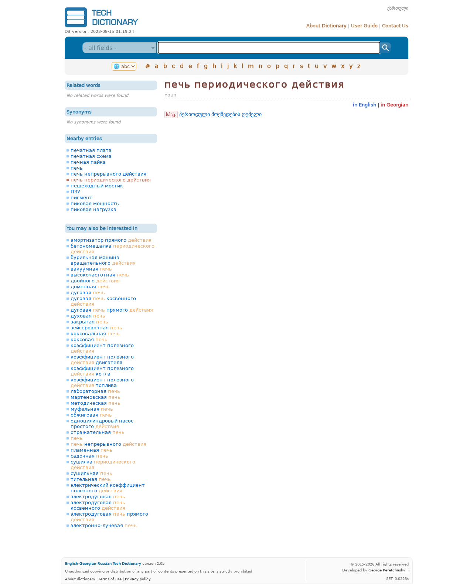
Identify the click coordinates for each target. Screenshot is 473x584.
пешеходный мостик (97, 186)
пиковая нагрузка (93, 209)
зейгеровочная (96, 327)
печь (77, 168)
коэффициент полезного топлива (102, 382)
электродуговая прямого (109, 516)
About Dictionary (326, 25)
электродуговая (98, 496)
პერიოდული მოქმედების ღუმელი (220, 114)
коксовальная (95, 333)
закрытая (89, 322)
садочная (89, 456)
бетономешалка (112, 248)
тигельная (91, 479)
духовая (88, 316)
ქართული (397, 8)
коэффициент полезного (102, 348)
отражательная (98, 432)
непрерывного (108, 444)
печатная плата (91, 150)
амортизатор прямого (111, 240)
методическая (95, 403)
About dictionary (80, 579)
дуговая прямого (112, 310)
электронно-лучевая (104, 525)
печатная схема (91, 156)
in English (364, 105)
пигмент (81, 197)
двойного (95, 280)
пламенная (92, 450)
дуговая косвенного (103, 301)
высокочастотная (100, 275)
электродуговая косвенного (98, 505)
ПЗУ (75, 191)
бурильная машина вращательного (103, 260)
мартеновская (95, 397)
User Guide (364, 25)
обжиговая (91, 415)
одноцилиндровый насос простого (102, 423)
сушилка (103, 464)
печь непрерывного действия (108, 174)
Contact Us (395, 25)
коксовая (89, 339)
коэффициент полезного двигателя (102, 359)
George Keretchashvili (388, 570)
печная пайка (88, 162)
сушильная (91, 473)
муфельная (92, 409)
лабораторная (95, 391)
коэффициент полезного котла (102, 371)
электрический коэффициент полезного (108, 487)
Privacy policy (138, 579)
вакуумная (91, 269)
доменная (90, 286)
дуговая (88, 292)
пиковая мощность (95, 203)
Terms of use (110, 579)
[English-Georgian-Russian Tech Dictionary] (101, 27)
